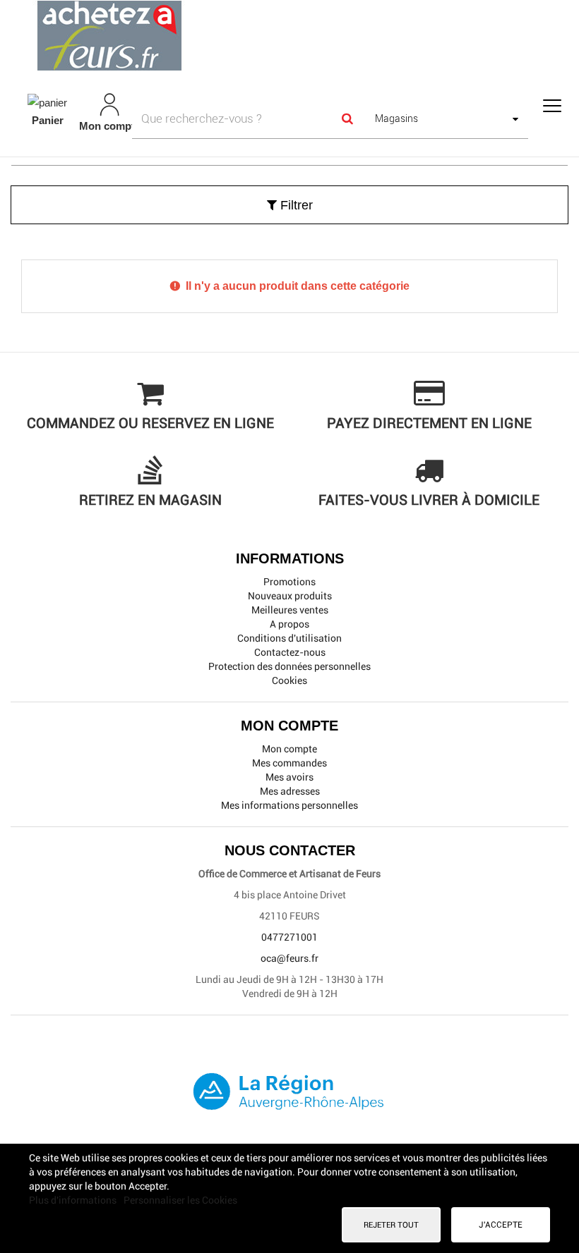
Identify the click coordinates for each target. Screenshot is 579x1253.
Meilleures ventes (289, 610)
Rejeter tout (391, 1225)
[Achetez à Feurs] (289, 35)
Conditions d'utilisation (289, 638)
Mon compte (289, 748)
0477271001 (289, 937)
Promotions (289, 581)
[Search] (347, 118)
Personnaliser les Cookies (180, 1200)
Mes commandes (289, 763)
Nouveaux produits (290, 595)
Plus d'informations (74, 1200)
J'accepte (501, 1225)
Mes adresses (290, 791)
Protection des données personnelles (289, 666)
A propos (289, 624)
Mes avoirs (289, 777)
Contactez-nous (290, 652)
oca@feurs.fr (289, 958)
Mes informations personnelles (289, 805)
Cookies (289, 680)
